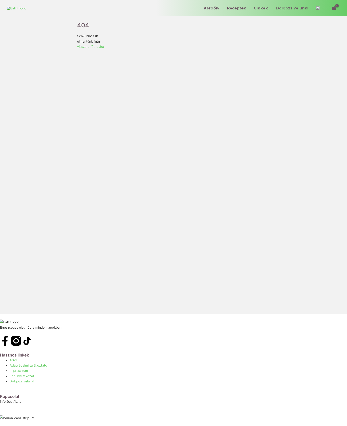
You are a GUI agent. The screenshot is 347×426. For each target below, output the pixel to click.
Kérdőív (211, 8)
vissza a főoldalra (90, 47)
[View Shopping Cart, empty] (334, 8)
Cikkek (261, 8)
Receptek (236, 8)
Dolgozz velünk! (292, 8)
